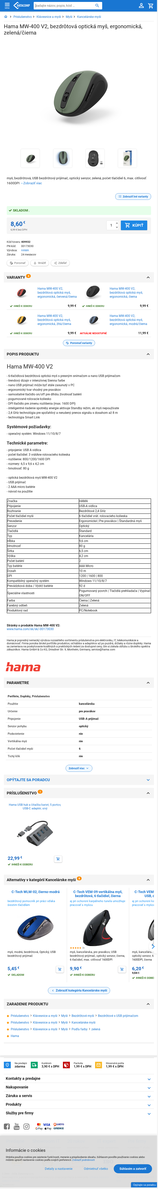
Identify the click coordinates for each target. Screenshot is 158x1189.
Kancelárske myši (89, 17)
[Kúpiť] (58, 859)
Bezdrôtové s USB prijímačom (118, 1016)
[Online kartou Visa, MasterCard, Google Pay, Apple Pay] (43, 1129)
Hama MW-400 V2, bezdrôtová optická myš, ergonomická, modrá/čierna (128, 320)
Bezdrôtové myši (83, 1016)
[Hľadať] (97, 5)
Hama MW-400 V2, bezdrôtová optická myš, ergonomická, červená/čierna (57, 292)
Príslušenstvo (22, 17)
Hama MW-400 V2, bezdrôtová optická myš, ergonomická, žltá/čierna (54, 320)
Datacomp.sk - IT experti (21, 6)
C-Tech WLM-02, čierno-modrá (36, 892)
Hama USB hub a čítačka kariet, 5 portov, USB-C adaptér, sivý (35, 806)
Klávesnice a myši (49, 17)
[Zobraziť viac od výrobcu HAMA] (23, 667)
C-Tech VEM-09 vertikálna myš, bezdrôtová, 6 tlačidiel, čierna (97, 894)
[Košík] (151, 5)
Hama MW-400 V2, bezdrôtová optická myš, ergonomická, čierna (126, 292)
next (153, 946)
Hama (15, 1036)
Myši (69, 17)
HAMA (25, 250)
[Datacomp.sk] (6, 16)
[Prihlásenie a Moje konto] (141, 6)
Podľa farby (80, 1029)
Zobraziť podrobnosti (83, 1159)
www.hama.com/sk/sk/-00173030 (30, 629)
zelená (95, 1029)
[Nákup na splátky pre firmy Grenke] (59, 1128)
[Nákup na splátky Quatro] (59, 1125)
